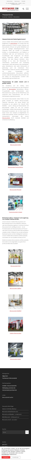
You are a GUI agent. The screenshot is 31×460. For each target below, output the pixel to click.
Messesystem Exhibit (15, 145)
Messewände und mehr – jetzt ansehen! (9, 419)
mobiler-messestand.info (9, 385)
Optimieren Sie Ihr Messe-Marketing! (9, 408)
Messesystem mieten (15, 359)
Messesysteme (6, 118)
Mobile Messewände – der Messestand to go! (10, 417)
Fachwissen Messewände (9, 378)
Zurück (6, 28)
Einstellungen (15, 457)
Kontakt (23, 1)
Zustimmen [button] (6, 457)
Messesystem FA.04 (15, 266)
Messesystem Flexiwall (15, 189)
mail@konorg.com (15, 4)
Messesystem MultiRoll (15, 311)
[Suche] (22, 9)
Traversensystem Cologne (15, 212)
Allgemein (5, 376)
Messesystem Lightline (15, 288)
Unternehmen (13, 43)
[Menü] (26, 9)
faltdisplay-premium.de (8, 388)
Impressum (17, 1)
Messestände (7, 15)
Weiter (24, 28)
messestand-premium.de (9, 390)
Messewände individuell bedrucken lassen (10, 411)
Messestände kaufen (7, 397)
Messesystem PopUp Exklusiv (15, 167)
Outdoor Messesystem (15, 333)
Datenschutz (9, 1)
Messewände (12, 89)
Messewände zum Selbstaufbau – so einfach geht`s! (12, 414)
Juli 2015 (4, 444)
